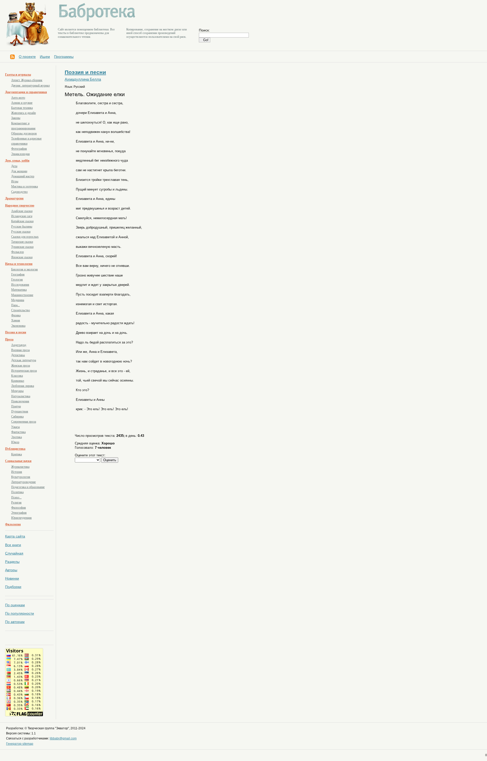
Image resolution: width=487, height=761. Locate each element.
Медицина (17, 300)
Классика (17, 375)
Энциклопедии (20, 153)
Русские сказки (20, 231)
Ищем (45, 57)
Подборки (13, 587)
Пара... (15, 305)
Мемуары (17, 390)
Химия (15, 320)
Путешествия (19, 411)
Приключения (20, 401)
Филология (13, 524)
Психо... (16, 497)
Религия (16, 502)
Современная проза (23, 421)
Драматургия (14, 198)
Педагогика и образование (28, 487)
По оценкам (15, 605)
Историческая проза (24, 370)
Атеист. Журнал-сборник (26, 80)
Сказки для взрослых (25, 236)
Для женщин (19, 171)
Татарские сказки (22, 241)
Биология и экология (24, 269)
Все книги (13, 545)
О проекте (27, 57)
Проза (9, 339)
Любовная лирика (22, 385)
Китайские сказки (22, 221)
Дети (14, 166)
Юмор (15, 442)
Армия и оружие (21, 102)
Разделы (12, 562)
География (18, 274)
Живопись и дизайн (23, 112)
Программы (64, 57)
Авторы (11, 570)
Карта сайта (15, 536)
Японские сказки (21, 257)
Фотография (19, 148)
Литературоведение (23, 481)
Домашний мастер (22, 176)
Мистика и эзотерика (24, 186)
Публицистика (15, 448)
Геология (17, 279)
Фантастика (18, 432)
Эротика (16, 437)
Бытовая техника (22, 107)
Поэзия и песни (15, 332)
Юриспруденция (21, 517)
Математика (19, 289)
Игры (14, 181)
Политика (17, 492)
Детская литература (23, 360)
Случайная (14, 553)
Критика (16, 454)
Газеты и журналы (18, 74)
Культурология (20, 476)
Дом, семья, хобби (17, 160)
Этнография (19, 512)
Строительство (20, 310)
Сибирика (17, 416)
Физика (16, 315)
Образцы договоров (24, 133)
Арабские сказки (21, 211)
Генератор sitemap (19, 743)
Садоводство (19, 191)
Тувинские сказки (22, 246)
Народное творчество (19, 205)
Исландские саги (21, 216)
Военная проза (20, 350)
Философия (18, 507)
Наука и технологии (18, 263)
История (16, 471)
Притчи (16, 406)
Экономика (18, 325)
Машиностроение (22, 295)
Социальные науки (18, 460)
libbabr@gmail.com (63, 738)
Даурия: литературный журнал (30, 85)
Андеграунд (18, 345)
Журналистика (20, 466)
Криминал (17, 380)
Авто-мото (18, 97)
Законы (15, 117)
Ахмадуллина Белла (83, 79)
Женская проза (20, 365)
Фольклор (17, 251)
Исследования (20, 284)
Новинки (12, 578)
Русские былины (21, 226)
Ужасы (15, 426)
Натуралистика (20, 396)
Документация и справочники (26, 92)
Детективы (18, 355)
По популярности (19, 613)
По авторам (15, 622)
